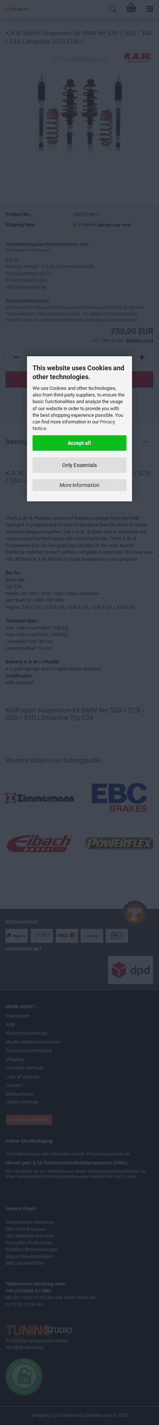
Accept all (79, 443)
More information (79, 485)
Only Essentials (79, 465)
